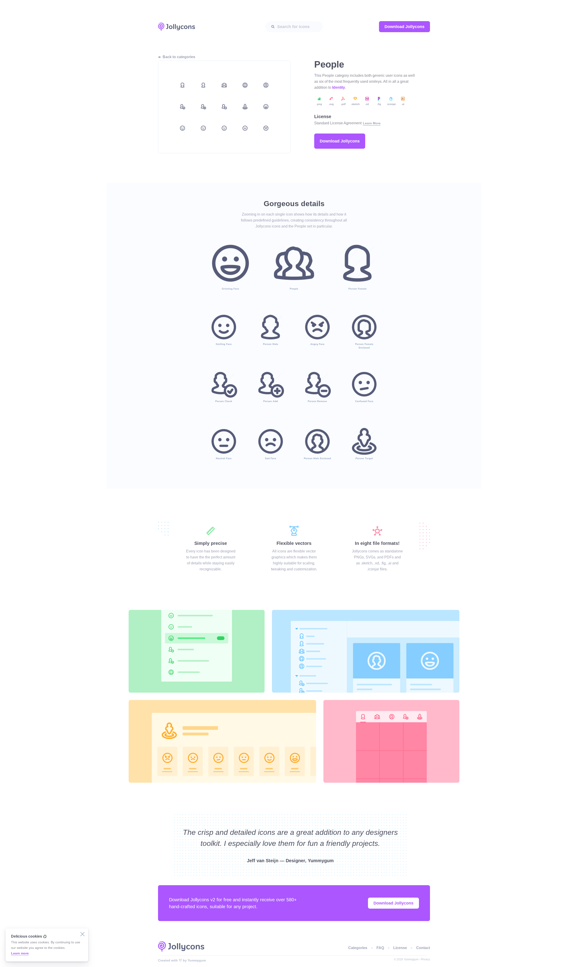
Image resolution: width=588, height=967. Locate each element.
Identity (338, 87)
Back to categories (179, 57)
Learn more (20, 953)
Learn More (372, 123)
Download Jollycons (404, 26)
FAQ (380, 948)
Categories (357, 948)
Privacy (425, 959)
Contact (423, 948)
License (400, 948)
